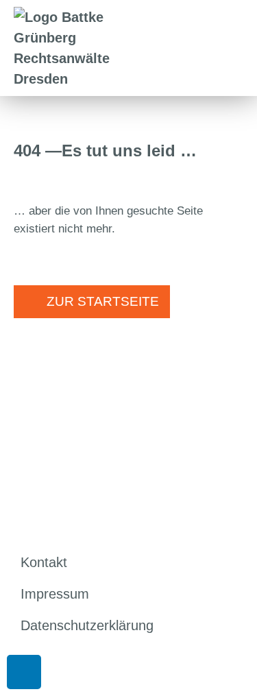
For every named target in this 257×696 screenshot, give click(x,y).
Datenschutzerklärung (87, 625)
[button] (238, 48)
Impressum (55, 593)
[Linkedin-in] (24, 672)
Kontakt (44, 562)
